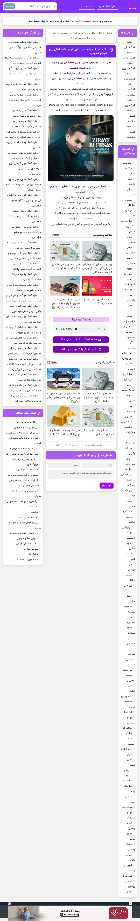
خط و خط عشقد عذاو (28, 469)
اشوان (129, 754)
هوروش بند (126, 268)
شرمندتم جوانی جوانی (27, 543)
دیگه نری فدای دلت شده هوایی (22, 501)
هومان (129, 891)
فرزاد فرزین (126, 421)
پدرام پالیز (127, 527)
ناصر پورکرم (126, 876)
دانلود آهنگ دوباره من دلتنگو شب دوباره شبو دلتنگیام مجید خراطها (25, 74)
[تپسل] (9, 903)
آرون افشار (127, 353)
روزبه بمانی (126, 474)
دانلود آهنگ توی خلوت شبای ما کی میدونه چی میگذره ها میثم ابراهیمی (23, 200)
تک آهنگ (33, 506)
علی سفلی (127, 670)
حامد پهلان (126, 696)
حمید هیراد (126, 289)
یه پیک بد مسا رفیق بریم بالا (23, 448)
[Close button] (130, 903)
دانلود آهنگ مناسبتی (130, 132)
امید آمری (127, 511)
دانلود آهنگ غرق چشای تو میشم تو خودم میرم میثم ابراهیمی (26, 232)
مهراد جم (128, 274)
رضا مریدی (127, 780)
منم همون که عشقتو (27, 559)
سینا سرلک (126, 590)
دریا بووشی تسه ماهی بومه (24, 533)
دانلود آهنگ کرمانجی (131, 90)
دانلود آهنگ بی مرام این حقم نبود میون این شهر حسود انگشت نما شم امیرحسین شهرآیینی (24, 364)
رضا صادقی (126, 221)
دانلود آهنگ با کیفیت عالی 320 (79, 340)
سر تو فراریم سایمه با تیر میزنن (22, 433)
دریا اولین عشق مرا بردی (26, 427)
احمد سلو (127, 163)
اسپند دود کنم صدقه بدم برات (23, 475)
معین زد (128, 416)
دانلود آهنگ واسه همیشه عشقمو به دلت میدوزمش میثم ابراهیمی (25, 216)
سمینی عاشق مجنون (27, 538)
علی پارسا (127, 775)
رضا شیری (127, 374)
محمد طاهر (126, 807)
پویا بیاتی (127, 358)
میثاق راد (127, 728)
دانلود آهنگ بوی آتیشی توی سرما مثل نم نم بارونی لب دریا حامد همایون (25, 169)
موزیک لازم (32, 464)
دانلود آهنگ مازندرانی (130, 116)
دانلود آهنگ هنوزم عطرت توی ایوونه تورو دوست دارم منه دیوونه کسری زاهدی (23, 185)
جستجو (9, 6)
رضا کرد (128, 733)
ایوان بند (128, 469)
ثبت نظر (106, 485)
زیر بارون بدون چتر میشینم (24, 459)
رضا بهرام (127, 326)
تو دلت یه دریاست (28, 517)
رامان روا (128, 712)
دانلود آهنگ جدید (107, 6)
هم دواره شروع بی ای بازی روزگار (22, 454)
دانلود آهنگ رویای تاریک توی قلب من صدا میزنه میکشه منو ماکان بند (25, 47)
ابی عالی (128, 585)
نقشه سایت (87, 6)
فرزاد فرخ (128, 379)
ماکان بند (127, 310)
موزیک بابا (33, 554)
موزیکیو (108, 33)
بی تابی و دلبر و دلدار (27, 422)
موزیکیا (34, 512)
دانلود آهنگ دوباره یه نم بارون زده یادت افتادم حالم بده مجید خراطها (24, 100)
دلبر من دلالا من (30, 549)
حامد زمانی (126, 749)
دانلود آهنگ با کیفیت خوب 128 (79, 349)
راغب (130, 305)
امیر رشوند (127, 770)
